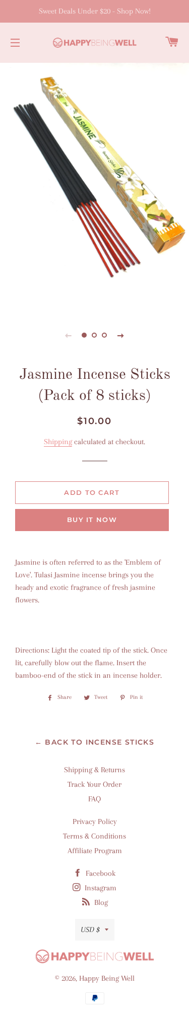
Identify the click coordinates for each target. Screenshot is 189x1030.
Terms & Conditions (94, 836)
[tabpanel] (94, 186)
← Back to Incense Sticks (95, 742)
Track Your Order (94, 784)
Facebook (99, 873)
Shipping (58, 441)
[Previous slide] (68, 335)
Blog (100, 902)
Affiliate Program (95, 850)
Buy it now (92, 520)
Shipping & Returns (94, 769)
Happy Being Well (107, 978)
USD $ (90, 929)
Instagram (99, 887)
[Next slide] (121, 335)
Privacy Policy (95, 821)
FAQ (94, 798)
